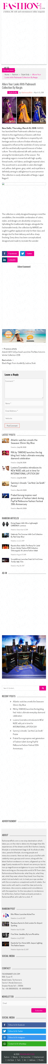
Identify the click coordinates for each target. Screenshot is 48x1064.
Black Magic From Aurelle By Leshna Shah (19, 363)
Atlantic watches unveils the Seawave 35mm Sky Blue (24, 441)
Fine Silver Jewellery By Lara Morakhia (25, 934)
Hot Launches (25, 1057)
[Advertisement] (24, 38)
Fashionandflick (26, 92)
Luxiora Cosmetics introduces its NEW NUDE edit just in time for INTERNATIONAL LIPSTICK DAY (26, 470)
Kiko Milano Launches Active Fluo (23, 914)
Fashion (15, 74)
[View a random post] (5, 68)
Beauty (15, 1057)
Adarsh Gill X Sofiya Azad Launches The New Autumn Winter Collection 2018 (23, 353)
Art (25, 1060)
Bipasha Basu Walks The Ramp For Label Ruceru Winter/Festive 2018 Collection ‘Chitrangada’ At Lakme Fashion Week (25, 548)
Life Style (10, 1060)
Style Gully (25, 74)
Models (41, 1060)
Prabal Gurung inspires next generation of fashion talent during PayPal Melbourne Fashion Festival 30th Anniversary (27, 500)
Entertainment (39, 1057)
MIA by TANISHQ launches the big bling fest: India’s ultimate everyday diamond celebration (27, 455)
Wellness (32, 1060)
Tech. (19, 1060)
